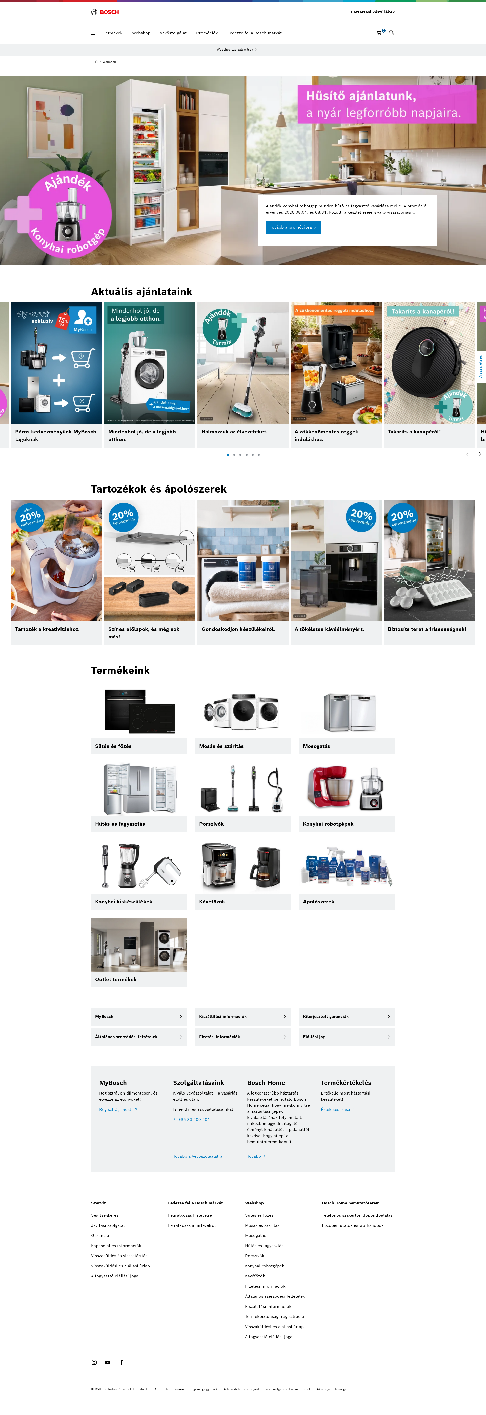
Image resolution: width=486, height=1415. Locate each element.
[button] (93, 33)
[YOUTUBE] (108, 1362)
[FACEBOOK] (121, 1362)
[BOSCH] (105, 12)
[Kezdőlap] (96, 61)
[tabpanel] (243, 375)
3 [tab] (240, 455)
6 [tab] (259, 455)
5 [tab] (253, 455)
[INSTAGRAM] (94, 1362)
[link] (392, 33)
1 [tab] (228, 455)
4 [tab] (247, 455)
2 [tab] (234, 455)
